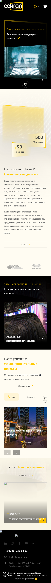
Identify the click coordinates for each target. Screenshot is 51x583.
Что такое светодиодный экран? (25, 519)
